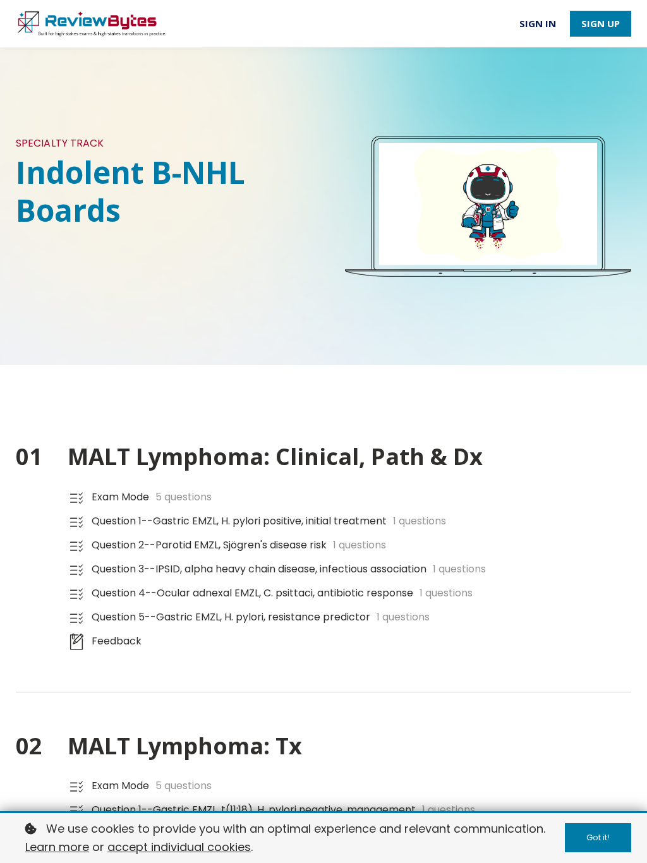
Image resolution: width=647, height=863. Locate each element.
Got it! (598, 837)
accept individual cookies (179, 847)
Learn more (57, 847)
